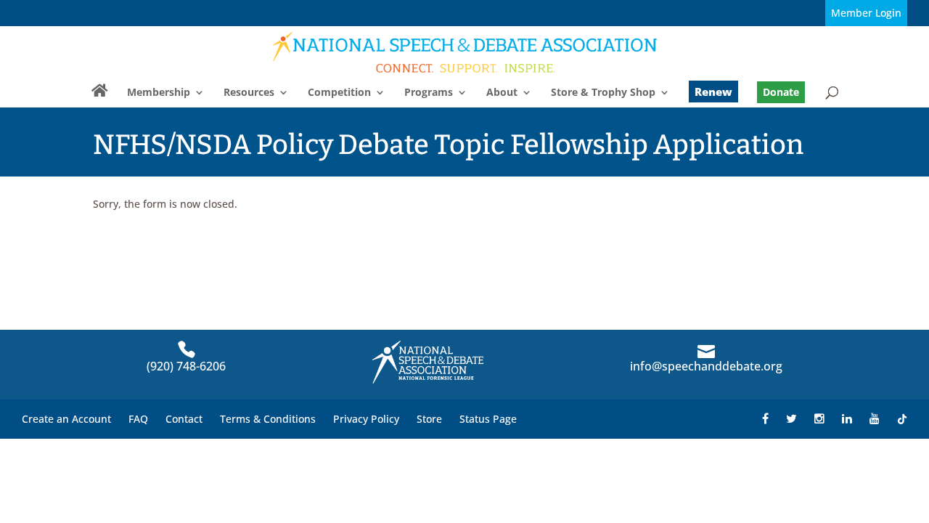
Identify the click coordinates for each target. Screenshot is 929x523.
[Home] (99, 97)
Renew (713, 91)
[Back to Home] (465, 52)
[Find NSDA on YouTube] (874, 419)
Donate (781, 92)
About (501, 93)
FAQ (138, 419)
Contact (183, 419)
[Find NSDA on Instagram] (819, 419)
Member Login (866, 13)
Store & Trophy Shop (603, 93)
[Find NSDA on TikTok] (902, 419)
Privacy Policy (366, 419)
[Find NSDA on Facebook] (765, 419)
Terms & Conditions (268, 419)
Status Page (488, 419)
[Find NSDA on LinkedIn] (847, 419)
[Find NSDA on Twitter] (791, 419)
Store (429, 419)
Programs (428, 93)
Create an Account (66, 419)
